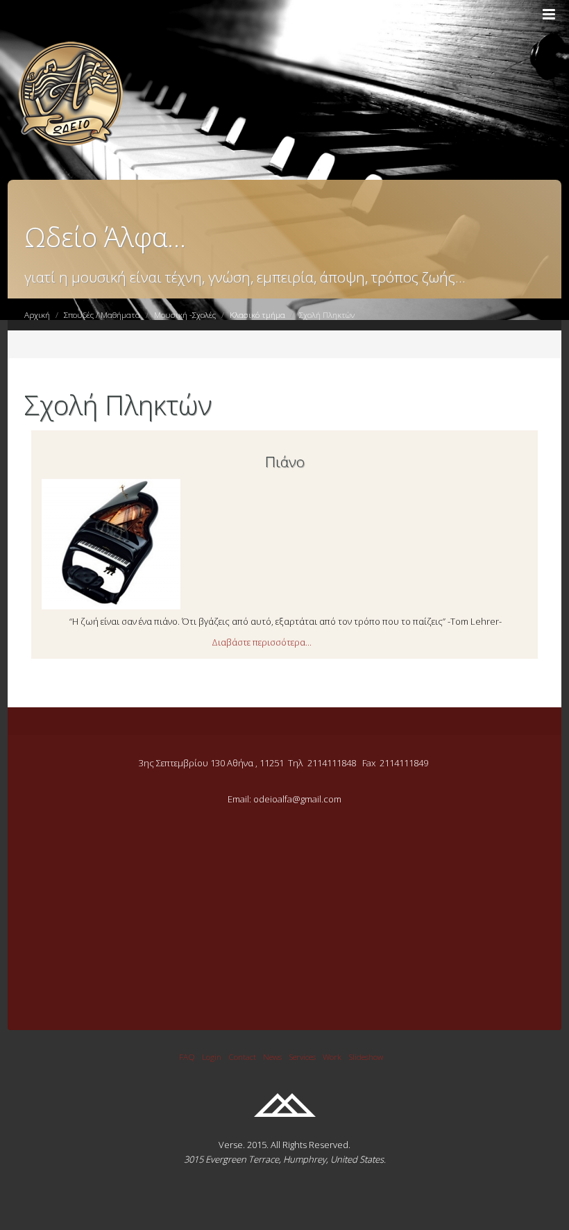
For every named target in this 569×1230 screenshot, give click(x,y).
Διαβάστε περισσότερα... (262, 642)
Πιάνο (285, 461)
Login (211, 1056)
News (272, 1056)
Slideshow (365, 1056)
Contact (242, 1056)
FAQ (187, 1056)
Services (302, 1056)
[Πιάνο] (111, 606)
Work (332, 1056)
